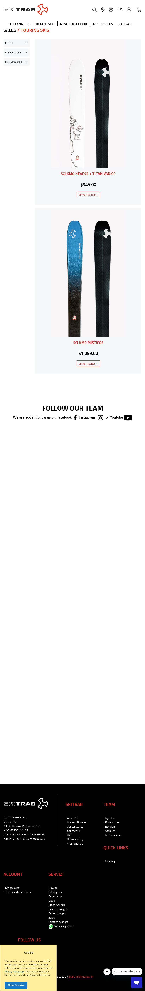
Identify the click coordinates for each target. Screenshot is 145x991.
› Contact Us (73, 831)
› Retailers (109, 826)
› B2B (69, 835)
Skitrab (124, 23)
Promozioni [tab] (13, 62)
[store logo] (26, 9)
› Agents (108, 818)
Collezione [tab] (13, 52)
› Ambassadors (112, 835)
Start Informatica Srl (81, 976)
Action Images (57, 913)
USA (120, 9)
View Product (88, 195)
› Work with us (74, 843)
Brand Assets (56, 905)
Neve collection (73, 23)
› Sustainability (74, 826)
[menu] (71, 24)
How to (53, 888)
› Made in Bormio (76, 822)
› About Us (72, 818)
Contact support (58, 922)
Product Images (58, 909)
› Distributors (111, 822)
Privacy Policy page (14, 971)
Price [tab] (9, 43)
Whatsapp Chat (63, 926)
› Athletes (109, 831)
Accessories (103, 23)
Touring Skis (19, 23)
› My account (11, 888)
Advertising (55, 896)
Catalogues (55, 892)
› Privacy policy (74, 839)
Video (51, 900)
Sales (51, 917)
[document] (29, 970)
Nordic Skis (45, 23)
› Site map (109, 861)
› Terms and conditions (17, 892)
